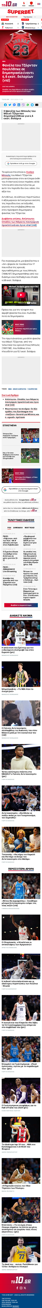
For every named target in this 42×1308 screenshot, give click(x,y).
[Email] (37, 105)
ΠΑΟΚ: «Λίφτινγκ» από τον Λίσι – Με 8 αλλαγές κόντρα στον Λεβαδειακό (10, 540)
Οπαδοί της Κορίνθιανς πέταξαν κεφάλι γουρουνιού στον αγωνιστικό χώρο (18, 90)
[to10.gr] (9, 4)
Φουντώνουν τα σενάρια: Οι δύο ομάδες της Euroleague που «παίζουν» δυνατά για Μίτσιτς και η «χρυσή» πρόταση (22, 413)
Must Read (29, 528)
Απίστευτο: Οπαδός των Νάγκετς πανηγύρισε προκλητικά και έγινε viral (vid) (22, 402)
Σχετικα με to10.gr (9, 1300)
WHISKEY (16, 1306)
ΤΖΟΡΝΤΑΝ (32, 389)
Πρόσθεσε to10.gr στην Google (22, 163)
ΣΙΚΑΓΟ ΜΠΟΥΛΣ (19, 389)
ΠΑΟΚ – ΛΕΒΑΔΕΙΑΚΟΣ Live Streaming (9, 569)
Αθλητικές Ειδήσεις (30, 508)
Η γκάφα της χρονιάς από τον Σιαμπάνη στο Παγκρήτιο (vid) (10, 581)
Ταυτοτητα (6, 1298)
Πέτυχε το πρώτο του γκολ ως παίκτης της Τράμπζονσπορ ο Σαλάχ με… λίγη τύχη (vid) (30, 576)
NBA (10, 389)
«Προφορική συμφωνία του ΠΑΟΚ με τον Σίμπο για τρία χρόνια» (29, 540)
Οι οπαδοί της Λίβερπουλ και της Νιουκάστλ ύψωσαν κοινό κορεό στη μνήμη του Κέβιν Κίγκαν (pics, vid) (31, 558)
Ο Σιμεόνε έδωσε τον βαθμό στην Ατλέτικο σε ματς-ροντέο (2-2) (10, 555)
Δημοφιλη (18, 528)
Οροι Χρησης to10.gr (10, 1302)
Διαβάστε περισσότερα (21, 605)
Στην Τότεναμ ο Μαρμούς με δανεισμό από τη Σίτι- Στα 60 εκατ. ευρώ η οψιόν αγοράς (31, 594)
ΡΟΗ (9, 528)
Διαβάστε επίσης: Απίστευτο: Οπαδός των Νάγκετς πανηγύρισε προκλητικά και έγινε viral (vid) (20, 222)
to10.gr (5, 99)
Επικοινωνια (6, 1304)
